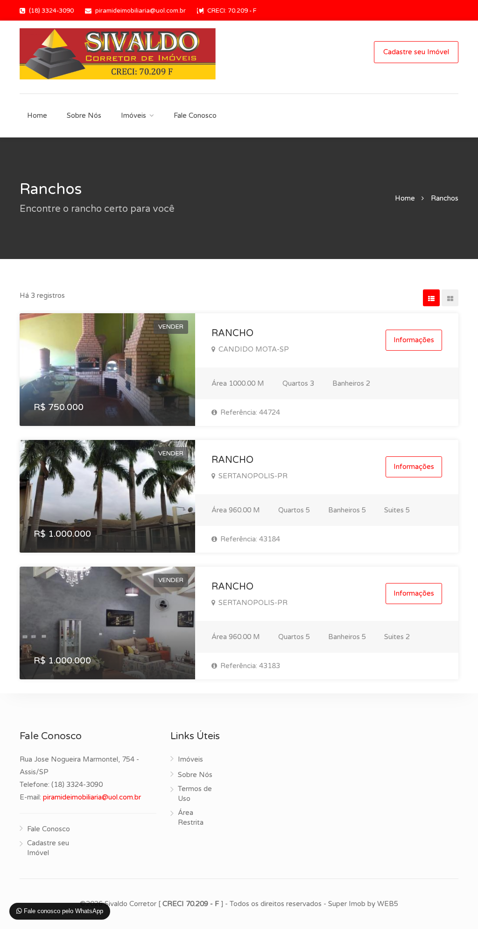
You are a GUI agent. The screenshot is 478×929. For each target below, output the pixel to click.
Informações (414, 340)
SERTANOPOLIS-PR (252, 476)
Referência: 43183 (249, 666)
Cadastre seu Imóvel (416, 52)
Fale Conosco (195, 115)
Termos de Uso (195, 794)
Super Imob (347, 904)
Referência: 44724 (249, 412)
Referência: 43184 (249, 539)
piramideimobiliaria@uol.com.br (140, 10)
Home (37, 115)
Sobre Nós (84, 115)
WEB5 (387, 904)
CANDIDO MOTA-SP (253, 349)
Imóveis (133, 115)
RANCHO (232, 333)
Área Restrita (191, 817)
